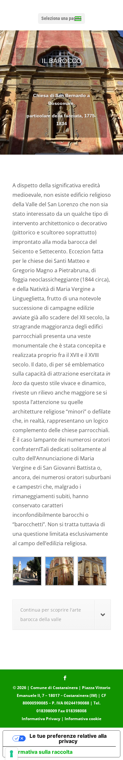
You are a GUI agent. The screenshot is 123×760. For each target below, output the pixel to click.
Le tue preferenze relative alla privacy (68, 738)
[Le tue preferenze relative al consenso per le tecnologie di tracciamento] (11, 754)
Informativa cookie (83, 718)
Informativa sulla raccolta (40, 752)
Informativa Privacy (41, 718)
